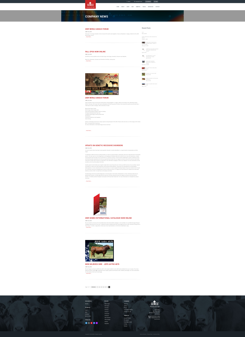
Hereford (106, 309)
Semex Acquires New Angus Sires (151, 84)
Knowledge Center (128, 322)
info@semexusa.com (155, 317)
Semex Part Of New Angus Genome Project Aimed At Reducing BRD (149, 43)
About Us (126, 303)
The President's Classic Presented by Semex (151, 56)
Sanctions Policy (156, 334)
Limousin (106, 311)
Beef (133, 6)
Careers (125, 305)
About (122, 6)
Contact (157, 6)
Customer (149, 1)
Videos (144, 6)
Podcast (125, 326)
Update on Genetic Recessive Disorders (104, 145)
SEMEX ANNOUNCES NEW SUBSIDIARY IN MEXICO (149, 37)
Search (128, 1)
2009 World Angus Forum (97, 29)
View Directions (157, 319)
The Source (126, 320)
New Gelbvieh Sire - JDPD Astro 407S (102, 264)
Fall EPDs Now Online (95, 52)
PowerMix (107, 323)
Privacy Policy (149, 334)
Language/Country (138, 1)
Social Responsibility (128, 309)
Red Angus (107, 305)
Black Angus (107, 303)
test (143, 32)
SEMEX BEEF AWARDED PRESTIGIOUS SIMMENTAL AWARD (150, 62)
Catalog (125, 324)
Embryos (138, 6)
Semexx (106, 321)
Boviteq (86, 303)
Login (156, 1)
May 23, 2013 (88, 31)
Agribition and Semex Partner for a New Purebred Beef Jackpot (152, 50)
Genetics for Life (127, 311)
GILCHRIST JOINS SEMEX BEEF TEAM (151, 68)
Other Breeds (107, 319)
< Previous (93, 287)
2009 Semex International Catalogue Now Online (108, 218)
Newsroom (150, 6)
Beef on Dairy (88, 316)
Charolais (107, 307)
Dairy (128, 6)
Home (118, 6)
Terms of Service (143, 334)
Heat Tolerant (107, 317)
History (125, 307)
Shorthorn (107, 315)
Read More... (89, 36)
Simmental (107, 313)
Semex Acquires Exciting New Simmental (152, 79)
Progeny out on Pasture (151, 73)
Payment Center (127, 318)
